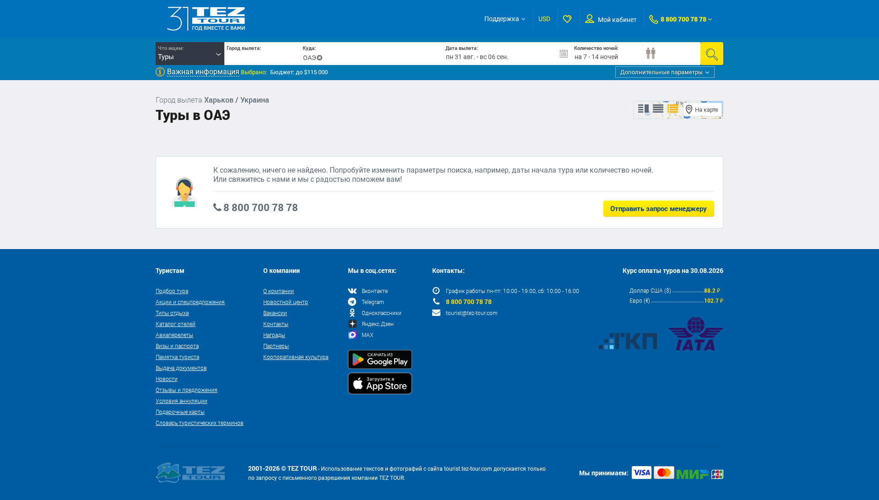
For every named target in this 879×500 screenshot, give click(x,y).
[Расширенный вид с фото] (672, 109)
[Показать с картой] (643, 109)
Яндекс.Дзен (378, 324)
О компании (278, 291)
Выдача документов (181, 367)
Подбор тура (172, 291)
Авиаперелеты (174, 335)
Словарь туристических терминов (200, 422)
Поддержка (501, 18)
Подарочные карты (180, 411)
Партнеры (276, 345)
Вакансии (275, 313)
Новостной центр (285, 302)
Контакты (275, 324)
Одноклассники (382, 313)
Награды (274, 335)
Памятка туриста (177, 356)
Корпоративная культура (295, 356)
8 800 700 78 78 (683, 19)
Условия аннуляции (181, 400)
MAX (367, 335)
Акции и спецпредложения (190, 302)
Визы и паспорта (177, 345)
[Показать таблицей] (658, 109)
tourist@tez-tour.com (472, 313)
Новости (167, 378)
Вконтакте (375, 291)
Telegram (373, 302)
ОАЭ (309, 57)
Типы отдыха (172, 313)
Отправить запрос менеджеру (658, 208)
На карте (706, 109)
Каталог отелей (175, 324)
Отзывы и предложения (186, 389)
